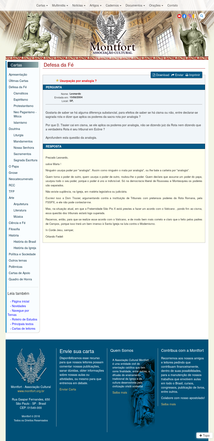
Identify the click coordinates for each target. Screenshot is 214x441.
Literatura (20, 210)
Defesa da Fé (18, 87)
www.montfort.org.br (31, 391)
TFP (11, 191)
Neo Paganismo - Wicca (25, 114)
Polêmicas (15, 266)
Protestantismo (23, 106)
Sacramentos (22, 154)
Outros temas (18, 260)
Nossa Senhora (24, 147)
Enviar (178, 75)
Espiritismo (21, 99)
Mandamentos (23, 141)
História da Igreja (25, 248)
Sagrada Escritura (25, 160)
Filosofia (14, 229)
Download (162, 75)
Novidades (19, 306)
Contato (172, 5)
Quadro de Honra (20, 279)
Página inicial (20, 301)
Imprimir (194, 75)
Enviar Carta (68, 389)
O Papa (14, 166)
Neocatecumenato (21, 179)
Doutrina (14, 129)
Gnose (13, 172)
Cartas (40, 5)
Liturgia (18, 135)
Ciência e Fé (17, 223)
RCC (12, 185)
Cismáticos (21, 93)
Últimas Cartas (18, 81)
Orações (154, 5)
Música (18, 216)
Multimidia (58, 5)
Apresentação (18, 74)
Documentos (134, 5)
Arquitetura (21, 204)
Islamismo (20, 122)
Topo (206, 435)
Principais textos (22, 324)
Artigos (94, 5)
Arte (11, 198)
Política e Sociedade (22, 254)
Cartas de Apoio (19, 273)
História (14, 235)
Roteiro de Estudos (24, 319)
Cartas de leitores (23, 328)
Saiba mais (119, 392)
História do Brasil (25, 241)
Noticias (77, 5)
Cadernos (112, 5)
